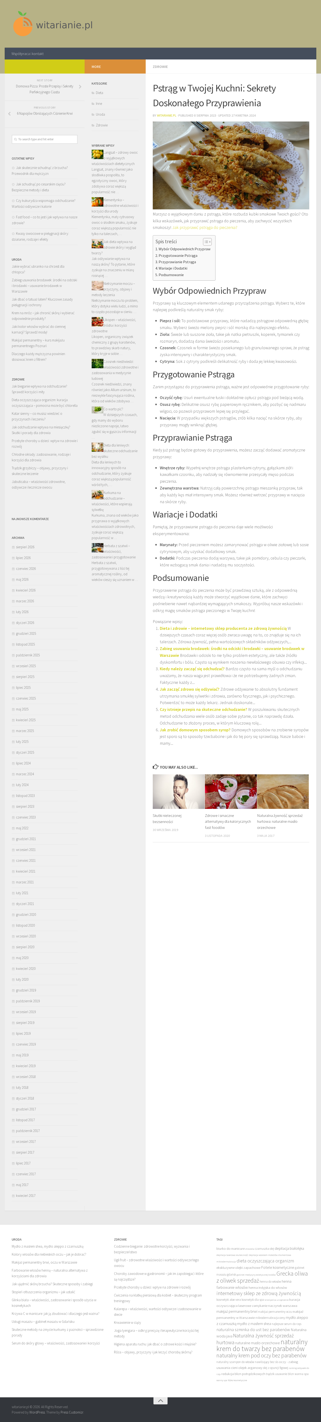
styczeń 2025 (25, 752)
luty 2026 (22, 612)
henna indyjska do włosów (268, 1287)
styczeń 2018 (25, 1098)
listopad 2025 (25, 644)
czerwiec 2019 (26, 1044)
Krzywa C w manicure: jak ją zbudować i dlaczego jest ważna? (55, 1313)
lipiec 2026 (23, 558)
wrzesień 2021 (26, 849)
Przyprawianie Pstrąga (177, 261)
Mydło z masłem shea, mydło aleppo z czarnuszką (47, 1246)
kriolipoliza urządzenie (277, 1299)
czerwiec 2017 (26, 1174)
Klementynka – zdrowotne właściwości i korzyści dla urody (115, 205)
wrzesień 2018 (26, 1076)
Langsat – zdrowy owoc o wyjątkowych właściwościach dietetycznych (115, 158)
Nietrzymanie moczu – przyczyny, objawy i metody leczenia (113, 289)
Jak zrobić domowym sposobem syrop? (195, 730)
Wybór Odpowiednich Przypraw (185, 249)
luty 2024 (22, 785)
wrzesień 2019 (26, 1012)
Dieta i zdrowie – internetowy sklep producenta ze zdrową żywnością (223, 628)
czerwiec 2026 (26, 568)
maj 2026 (22, 579)
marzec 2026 (25, 601)
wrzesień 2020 (26, 936)
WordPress (37, 1412)
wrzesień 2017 (26, 1141)
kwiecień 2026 (25, 590)
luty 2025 (22, 741)
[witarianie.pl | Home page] (53, 23)
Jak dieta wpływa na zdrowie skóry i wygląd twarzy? (114, 247)
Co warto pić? (113, 409)
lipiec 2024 (23, 763)
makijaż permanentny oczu (275, 1312)
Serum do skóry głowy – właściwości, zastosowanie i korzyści (56, 1343)
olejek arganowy (250, 1367)
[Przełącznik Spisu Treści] (205, 242)
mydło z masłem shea (254, 1323)
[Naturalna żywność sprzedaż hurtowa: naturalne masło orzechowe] (283, 791)
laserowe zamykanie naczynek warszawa (267, 1305)
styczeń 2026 (25, 622)
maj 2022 (22, 828)
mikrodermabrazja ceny (270, 1318)
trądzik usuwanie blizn (280, 1374)
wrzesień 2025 (26, 666)
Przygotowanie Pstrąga (178, 255)
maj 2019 (22, 1055)
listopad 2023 (25, 795)
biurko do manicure (230, 1248)
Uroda (100, 114)
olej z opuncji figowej (275, 1368)
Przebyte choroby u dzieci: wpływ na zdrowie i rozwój (152, 1287)
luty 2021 (22, 893)
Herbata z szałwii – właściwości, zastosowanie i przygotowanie (114, 551)
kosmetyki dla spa (253, 1300)
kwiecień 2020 (25, 968)
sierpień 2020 (25, 947)
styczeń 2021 (25, 903)
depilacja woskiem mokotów (263, 1255)
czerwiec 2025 (26, 698)
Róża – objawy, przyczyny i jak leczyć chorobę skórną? (153, 1352)
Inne (99, 103)
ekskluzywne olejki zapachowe (238, 1267)
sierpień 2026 (25, 547)
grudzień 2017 (26, 1109)
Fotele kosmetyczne (277, 1267)
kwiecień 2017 (25, 1195)
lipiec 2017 (23, 1163)
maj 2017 (22, 1185)
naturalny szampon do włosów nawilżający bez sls (247, 1362)
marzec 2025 (25, 731)
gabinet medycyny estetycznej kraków (256, 1274)
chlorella (249, 1248)
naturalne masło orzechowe (257, 1342)
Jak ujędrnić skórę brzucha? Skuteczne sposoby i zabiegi (52, 1284)
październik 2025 (28, 655)
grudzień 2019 (26, 990)
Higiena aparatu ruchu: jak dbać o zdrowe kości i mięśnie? (155, 1344)
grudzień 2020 (26, 914)
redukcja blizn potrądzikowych (243, 1373)
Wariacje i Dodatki (173, 268)
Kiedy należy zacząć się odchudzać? (192, 668)
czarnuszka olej (264, 1249)
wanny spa (221, 1380)
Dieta (99, 92)
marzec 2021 (25, 882)
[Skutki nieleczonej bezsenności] (179, 791)
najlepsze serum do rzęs (286, 1324)
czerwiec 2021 (26, 860)
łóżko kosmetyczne (237, 1380)
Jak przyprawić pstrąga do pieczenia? (204, 227)
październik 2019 (28, 1001)
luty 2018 (22, 1087)
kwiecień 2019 (25, 1066)
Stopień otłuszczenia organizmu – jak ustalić (43, 1292)
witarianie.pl (166, 115)
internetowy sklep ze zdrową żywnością (258, 1293)
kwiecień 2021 (25, 871)
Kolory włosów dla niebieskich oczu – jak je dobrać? (49, 1254)
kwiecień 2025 (25, 720)
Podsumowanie (171, 274)
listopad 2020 (25, 925)
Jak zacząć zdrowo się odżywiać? (189, 689)
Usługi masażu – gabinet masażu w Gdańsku (43, 1321)
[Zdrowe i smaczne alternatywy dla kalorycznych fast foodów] (231, 791)
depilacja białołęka (289, 1248)
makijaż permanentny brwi (236, 1311)
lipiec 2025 (23, 687)
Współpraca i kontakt (27, 53)
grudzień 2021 (26, 839)
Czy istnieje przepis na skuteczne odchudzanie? (203, 709)
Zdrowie (160, 66)
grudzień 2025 (26, 633)
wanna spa (302, 1374)
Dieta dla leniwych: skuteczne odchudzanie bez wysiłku (114, 451)
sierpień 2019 (25, 1022)
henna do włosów (270, 1282)
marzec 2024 (25, 774)
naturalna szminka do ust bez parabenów (253, 1329)
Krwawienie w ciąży (127, 1322)
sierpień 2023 (25, 806)
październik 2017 (28, 1130)
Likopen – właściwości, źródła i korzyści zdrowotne (114, 325)
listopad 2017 (25, 1120)
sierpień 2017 (25, 1152)
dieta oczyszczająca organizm (265, 1261)
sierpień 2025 (25, 676)
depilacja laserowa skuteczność (232, 1255)
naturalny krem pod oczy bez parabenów (261, 1355)
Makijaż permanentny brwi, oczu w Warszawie (44, 1262)
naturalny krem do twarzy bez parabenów (262, 1345)
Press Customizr (72, 1412)
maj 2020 (22, 958)
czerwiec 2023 (26, 817)
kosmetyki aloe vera (228, 1300)
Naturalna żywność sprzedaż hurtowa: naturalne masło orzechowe (280, 821)
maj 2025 (22, 709)
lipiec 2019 (23, 1033)
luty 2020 (22, 979)
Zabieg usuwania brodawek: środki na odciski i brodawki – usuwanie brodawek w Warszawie (44, 286)
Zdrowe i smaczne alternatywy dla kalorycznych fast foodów (228, 821)
